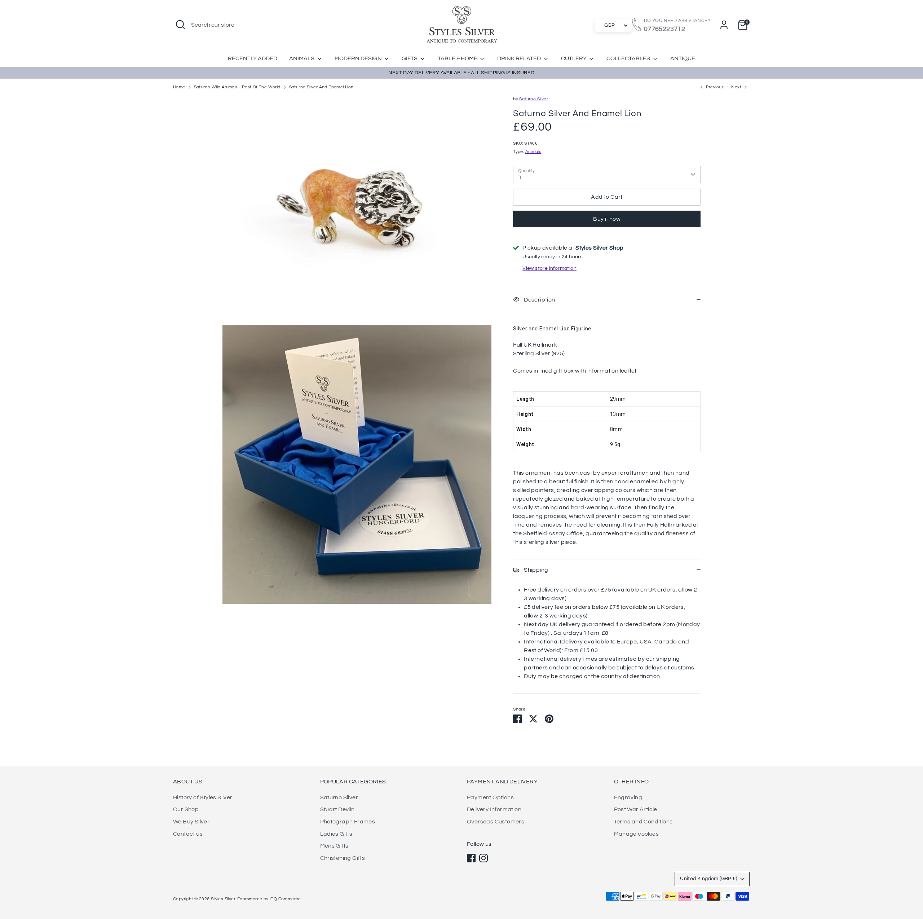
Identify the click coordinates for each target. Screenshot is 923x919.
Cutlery (574, 58)
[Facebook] (471, 858)
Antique (682, 58)
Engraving (628, 797)
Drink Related (519, 58)
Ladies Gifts (336, 834)
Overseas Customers (495, 822)
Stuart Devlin (337, 809)
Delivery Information (494, 809)
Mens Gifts (334, 846)
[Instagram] (483, 858)
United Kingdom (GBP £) (708, 878)
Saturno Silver (533, 99)
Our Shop (186, 809)
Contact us (188, 834)
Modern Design (359, 58)
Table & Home (458, 58)
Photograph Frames (347, 822)
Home (179, 87)
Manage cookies (636, 834)
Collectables (628, 58)
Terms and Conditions (643, 822)
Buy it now (607, 219)
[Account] (724, 25)
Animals (302, 58)
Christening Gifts (342, 858)
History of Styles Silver (203, 797)
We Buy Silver (191, 822)
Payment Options (490, 797)
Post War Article (635, 809)
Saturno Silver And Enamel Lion (321, 87)
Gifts (410, 58)
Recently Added (252, 58)
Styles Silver (223, 899)
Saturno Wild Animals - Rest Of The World (237, 87)
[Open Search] (180, 24)
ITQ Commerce (285, 899)
